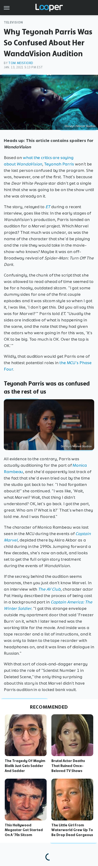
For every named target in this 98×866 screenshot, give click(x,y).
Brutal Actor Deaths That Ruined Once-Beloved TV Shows (68, 765)
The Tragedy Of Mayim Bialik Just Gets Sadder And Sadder (25, 765)
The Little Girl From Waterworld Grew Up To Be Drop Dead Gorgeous (72, 830)
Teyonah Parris (59, 164)
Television (13, 22)
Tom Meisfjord (20, 63)
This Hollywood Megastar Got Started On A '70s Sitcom (24, 830)
